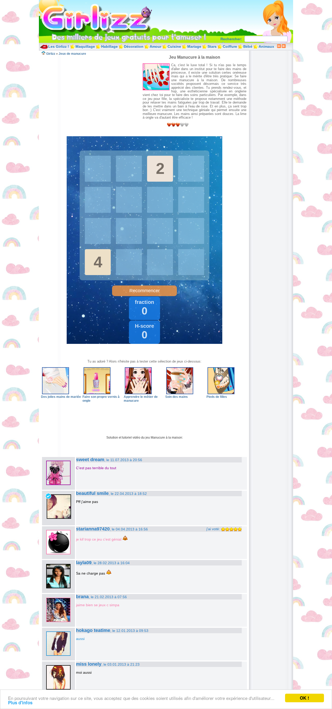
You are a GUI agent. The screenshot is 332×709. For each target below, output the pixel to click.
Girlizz (103, 18)
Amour (155, 46)
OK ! (304, 698)
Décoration (133, 46)
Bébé (247, 46)
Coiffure (230, 46)
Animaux (266, 46)
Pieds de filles (216, 397)
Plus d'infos (20, 702)
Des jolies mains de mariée (61, 397)
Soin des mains (176, 397)
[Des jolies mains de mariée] (55, 393)
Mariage (194, 46)
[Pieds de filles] (221, 393)
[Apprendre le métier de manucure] (138, 393)
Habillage (109, 46)
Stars (212, 46)
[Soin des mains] (179, 393)
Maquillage (85, 46)
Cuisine (174, 46)
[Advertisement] (91, 92)
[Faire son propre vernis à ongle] (97, 393)
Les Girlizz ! (58, 46)
